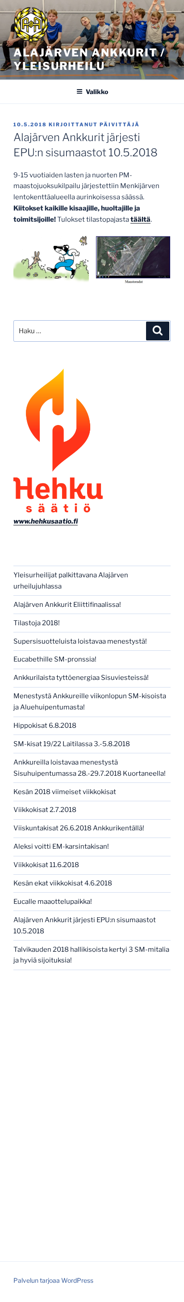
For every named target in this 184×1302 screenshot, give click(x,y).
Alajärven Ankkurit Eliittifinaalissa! (67, 605)
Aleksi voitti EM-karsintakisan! (61, 846)
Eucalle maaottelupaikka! (52, 902)
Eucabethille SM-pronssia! (54, 659)
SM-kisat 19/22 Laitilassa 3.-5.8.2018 (71, 744)
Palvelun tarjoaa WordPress (53, 1280)
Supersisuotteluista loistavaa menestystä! (80, 641)
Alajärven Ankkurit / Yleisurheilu (89, 59)
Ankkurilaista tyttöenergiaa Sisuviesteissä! (81, 678)
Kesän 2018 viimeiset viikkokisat (64, 792)
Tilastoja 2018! (36, 623)
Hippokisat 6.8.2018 (44, 726)
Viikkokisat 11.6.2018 (46, 865)
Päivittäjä (120, 124)
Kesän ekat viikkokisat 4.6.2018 (62, 883)
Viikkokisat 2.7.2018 (44, 810)
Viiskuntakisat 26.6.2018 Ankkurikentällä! (78, 828)
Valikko (97, 91)
